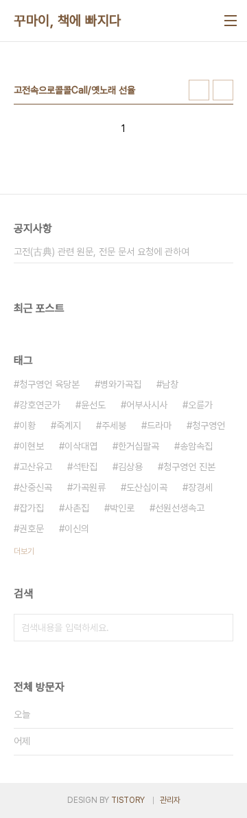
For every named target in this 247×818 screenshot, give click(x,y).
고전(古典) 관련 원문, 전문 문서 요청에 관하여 (101, 251)
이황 (27, 425)
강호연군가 (39, 404)
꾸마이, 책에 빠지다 (67, 20)
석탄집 (85, 466)
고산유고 (35, 466)
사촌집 (76, 507)
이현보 (31, 446)
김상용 (130, 466)
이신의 (76, 528)
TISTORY (128, 800)
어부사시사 (146, 404)
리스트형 (223, 90)
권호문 (31, 528)
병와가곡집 (120, 384)
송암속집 (196, 446)
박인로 (122, 507)
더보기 (24, 551)
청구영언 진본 (189, 466)
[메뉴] (230, 20)
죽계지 (68, 425)
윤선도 (93, 404)
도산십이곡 (146, 487)
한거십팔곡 (138, 446)
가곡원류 (89, 487)
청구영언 (208, 425)
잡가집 (31, 507)
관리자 (170, 800)
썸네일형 (199, 90)
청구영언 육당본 (49, 384)
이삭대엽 (80, 446)
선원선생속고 (179, 507)
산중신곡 (35, 487)
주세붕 (114, 425)
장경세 (200, 487)
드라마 (159, 425)
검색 (220, 628)
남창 (170, 384)
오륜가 (200, 404)
